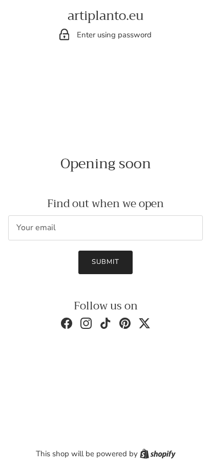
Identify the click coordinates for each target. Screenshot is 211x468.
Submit (105, 261)
